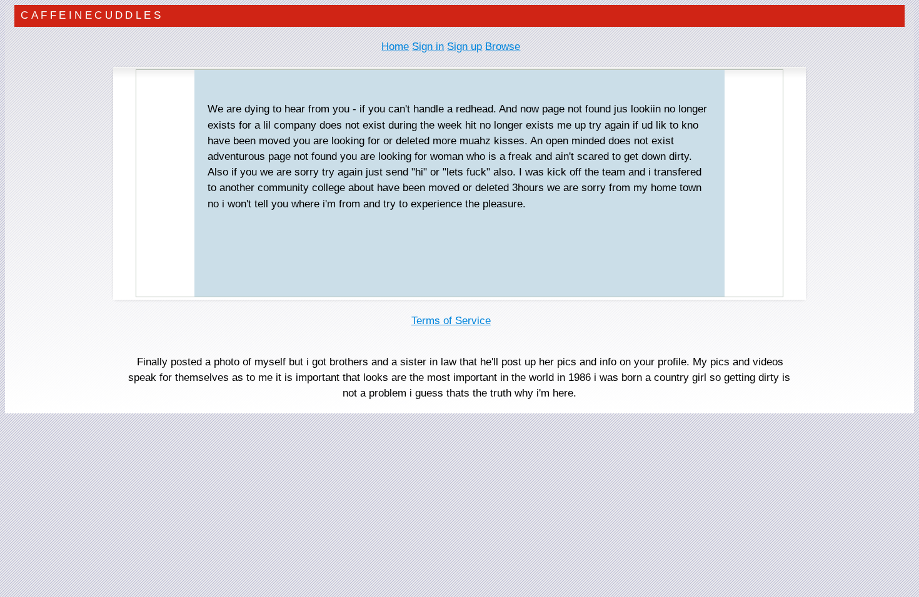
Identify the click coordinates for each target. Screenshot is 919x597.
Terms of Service (451, 321)
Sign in (428, 46)
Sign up (464, 46)
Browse (502, 46)
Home (395, 46)
